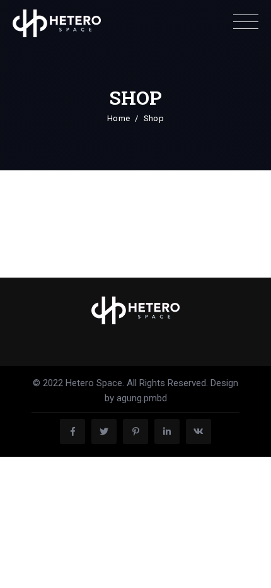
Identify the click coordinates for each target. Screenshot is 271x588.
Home (118, 118)
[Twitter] (104, 431)
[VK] (198, 431)
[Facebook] (72, 431)
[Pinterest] (135, 431)
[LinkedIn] (167, 431)
